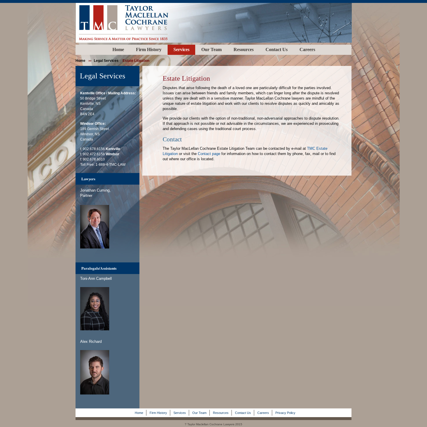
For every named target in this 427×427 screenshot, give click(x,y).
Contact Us (276, 49)
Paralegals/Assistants (98, 268)
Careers (307, 49)
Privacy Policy (285, 413)
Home (118, 49)
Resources (244, 49)
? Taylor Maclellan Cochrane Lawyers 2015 (213, 424)
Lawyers (88, 179)
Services (181, 49)
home (80, 61)
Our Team (211, 49)
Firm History (149, 49)
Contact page (209, 154)
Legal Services (106, 61)
